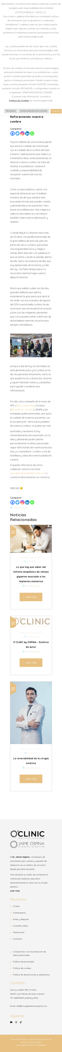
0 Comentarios (33, 561)
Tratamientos (19, 912)
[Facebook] (12, 133)
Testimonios (18, 932)
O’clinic (16, 906)
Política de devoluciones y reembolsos (31, 974)
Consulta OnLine (20, 925)
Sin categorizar (21, 508)
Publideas (41, 1045)
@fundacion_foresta (22, 409)
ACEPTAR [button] (56, 111)
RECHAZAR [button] (11, 111)
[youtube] (11, 1024)
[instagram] (16, 1024)
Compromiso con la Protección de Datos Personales (29, 953)
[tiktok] (21, 1022)
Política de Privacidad (23, 961)
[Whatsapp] (32, 133)
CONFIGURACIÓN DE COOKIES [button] (33, 111)
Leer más (31, 597)
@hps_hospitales (25, 405)
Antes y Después (21, 919)
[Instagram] (22, 133)
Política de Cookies (22, 968)
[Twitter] (17, 133)
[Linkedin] (27, 133)
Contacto (17, 939)
